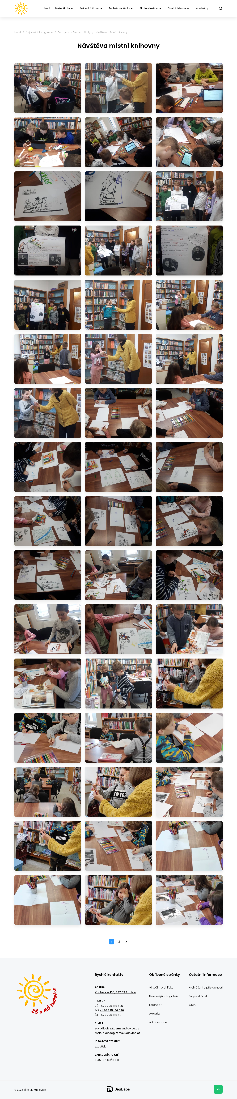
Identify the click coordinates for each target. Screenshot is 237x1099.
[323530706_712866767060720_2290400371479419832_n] (189, 792)
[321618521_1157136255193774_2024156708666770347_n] (189, 683)
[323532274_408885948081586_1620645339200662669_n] (118, 846)
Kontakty (202, 8)
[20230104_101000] (189, 305)
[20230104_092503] (118, 142)
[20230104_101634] (118, 413)
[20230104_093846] (189, 250)
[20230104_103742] (47, 629)
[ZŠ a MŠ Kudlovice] (36, 995)
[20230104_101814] (189, 413)
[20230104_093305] (118, 196)
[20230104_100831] (118, 305)
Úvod (46, 8)
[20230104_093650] (118, 250)
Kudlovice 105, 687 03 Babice (115, 992)
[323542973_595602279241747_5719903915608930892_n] (189, 900)
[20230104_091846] (189, 88)
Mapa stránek (198, 996)
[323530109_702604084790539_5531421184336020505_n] (118, 792)
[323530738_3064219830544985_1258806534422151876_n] (47, 846)
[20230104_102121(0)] (189, 467)
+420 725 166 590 (112, 1010)
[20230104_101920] (118, 467)
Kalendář (155, 1005)
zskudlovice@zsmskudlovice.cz (117, 1028)
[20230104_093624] (47, 250)
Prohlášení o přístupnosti (206, 988)
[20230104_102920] (47, 521)
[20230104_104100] (118, 683)
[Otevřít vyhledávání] (221, 8)
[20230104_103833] (118, 629)
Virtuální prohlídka (161, 988)
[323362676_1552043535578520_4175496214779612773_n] (189, 738)
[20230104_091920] (47, 142)
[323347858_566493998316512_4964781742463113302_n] (118, 738)
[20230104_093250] (47, 196)
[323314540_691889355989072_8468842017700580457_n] (47, 738)
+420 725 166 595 (111, 1006)
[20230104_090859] (118, 88)
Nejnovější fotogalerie (39, 32)
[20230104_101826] (47, 467)
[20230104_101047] (118, 359)
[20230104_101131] (47, 413)
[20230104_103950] (189, 629)
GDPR (192, 1005)
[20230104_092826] (189, 142)
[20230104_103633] (189, 521)
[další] (126, 942)
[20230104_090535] (47, 88)
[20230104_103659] (47, 575)
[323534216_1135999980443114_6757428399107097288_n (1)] (189, 846)
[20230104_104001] (47, 683)
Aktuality (154, 1014)
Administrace (158, 1022)
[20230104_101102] (189, 359)
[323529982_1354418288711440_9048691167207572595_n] (47, 792)
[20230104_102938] (118, 521)
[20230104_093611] (189, 196)
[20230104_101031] (47, 359)
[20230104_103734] (189, 575)
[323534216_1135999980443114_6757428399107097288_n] (47, 900)
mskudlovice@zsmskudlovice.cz (117, 1033)
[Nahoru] (218, 1089)
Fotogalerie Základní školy (74, 32)
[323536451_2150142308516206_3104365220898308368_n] (118, 900)
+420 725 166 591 (110, 1015)
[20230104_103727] (118, 575)
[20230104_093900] (47, 305)
